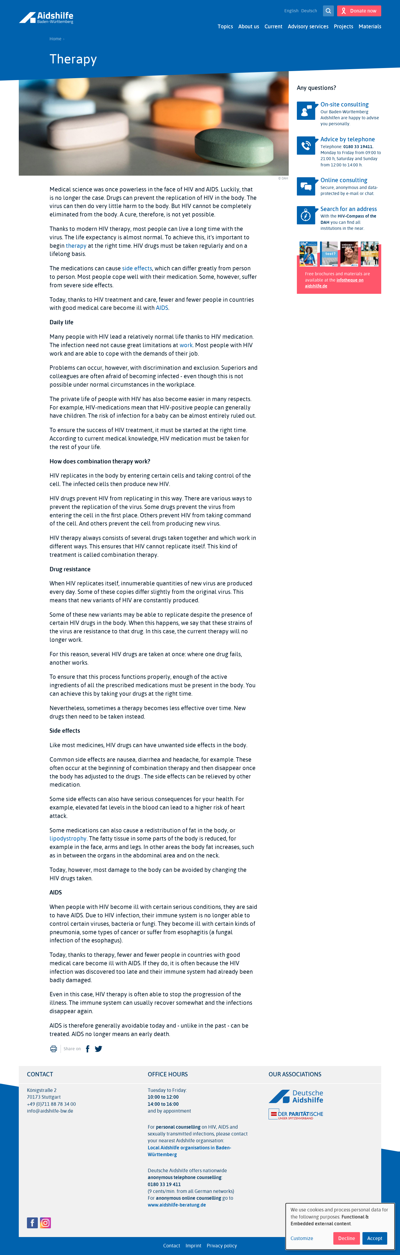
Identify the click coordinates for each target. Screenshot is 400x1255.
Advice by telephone (348, 139)
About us (248, 26)
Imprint (193, 1245)
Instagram (45, 1222)
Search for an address (349, 209)
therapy (76, 246)
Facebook (88, 1049)
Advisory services (308, 26)
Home (55, 39)
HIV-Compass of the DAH (348, 219)
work (186, 345)
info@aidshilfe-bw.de (50, 1111)
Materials (370, 26)
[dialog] (340, 1226)
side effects (137, 268)
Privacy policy (222, 1245)
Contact (171, 1245)
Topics (225, 26)
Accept (374, 1238)
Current (273, 26)
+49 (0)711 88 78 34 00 (51, 1104)
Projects (343, 26)
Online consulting (344, 180)
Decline (346, 1238)
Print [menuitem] (54, 1049)
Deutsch (309, 11)
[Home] (46, 18)
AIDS (162, 308)
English (291, 11)
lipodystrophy (68, 838)
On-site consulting (345, 104)
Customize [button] (302, 1238)
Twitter (98, 1049)
